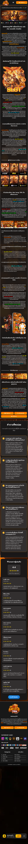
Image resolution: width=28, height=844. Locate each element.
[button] (13, 2)
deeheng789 (14, 716)
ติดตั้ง (18, 836)
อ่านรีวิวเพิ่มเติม (14, 697)
